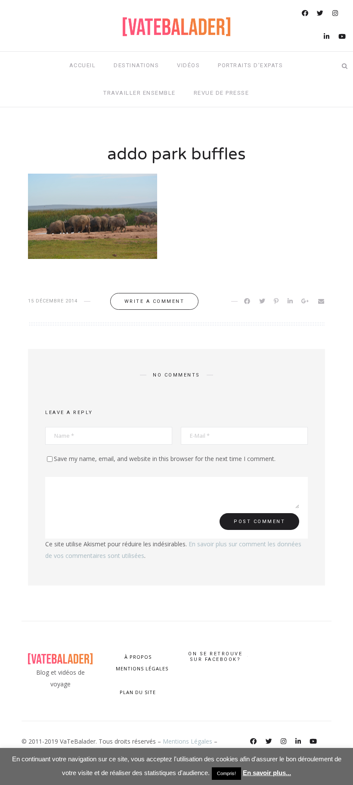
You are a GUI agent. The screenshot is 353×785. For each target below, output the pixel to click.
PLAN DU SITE (138, 692)
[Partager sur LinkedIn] (291, 301)
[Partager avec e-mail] (321, 301)
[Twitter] (321, 14)
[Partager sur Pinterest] (277, 301)
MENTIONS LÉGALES (141, 668)
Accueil (82, 65)
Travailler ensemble (139, 93)
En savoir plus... (267, 772)
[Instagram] (335, 14)
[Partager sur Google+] (305, 301)
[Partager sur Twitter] (262, 301)
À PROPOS (138, 657)
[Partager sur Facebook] (247, 301)
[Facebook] (306, 14)
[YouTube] (342, 37)
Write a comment (154, 301)
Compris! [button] (226, 773)
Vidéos (188, 65)
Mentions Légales (187, 741)
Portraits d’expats (250, 65)
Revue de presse (221, 93)
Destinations (136, 65)
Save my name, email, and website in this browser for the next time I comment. (165, 459)
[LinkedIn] (327, 37)
